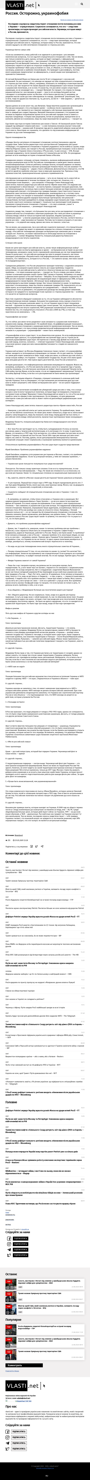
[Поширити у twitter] (36, 846)
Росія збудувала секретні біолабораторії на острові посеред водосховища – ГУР (39, 900)
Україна (8, 971)
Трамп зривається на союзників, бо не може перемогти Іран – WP (33, 936)
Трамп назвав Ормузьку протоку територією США (26, 881)
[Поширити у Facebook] (31, 846)
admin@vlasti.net (23, 1398)
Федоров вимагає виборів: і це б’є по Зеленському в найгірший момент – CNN (38, 974)
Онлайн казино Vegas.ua (45, 1468)
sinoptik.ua (25, 1229)
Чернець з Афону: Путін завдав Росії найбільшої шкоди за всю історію (35, 1008)
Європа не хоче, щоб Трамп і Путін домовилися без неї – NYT (31, 1073)
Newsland (19, 835)
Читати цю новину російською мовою (71, 20)
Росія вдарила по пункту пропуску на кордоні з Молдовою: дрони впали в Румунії (40, 982)
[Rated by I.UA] (10, 1401)
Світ (7, 867)
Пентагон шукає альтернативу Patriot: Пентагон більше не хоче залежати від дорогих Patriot (44, 908)
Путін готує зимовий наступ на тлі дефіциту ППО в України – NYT (32, 1065)
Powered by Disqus (12, 1371)
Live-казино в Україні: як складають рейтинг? (24, 999)
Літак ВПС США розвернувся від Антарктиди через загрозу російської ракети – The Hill (41, 955)
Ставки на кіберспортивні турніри (19, 991)
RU (47, 1476)
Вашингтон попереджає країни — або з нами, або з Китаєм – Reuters (34, 1056)
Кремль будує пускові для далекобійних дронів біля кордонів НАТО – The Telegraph (40, 1016)
